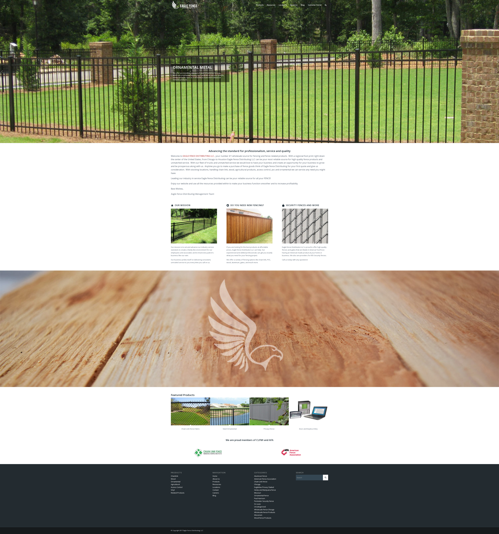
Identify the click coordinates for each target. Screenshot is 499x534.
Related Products (177, 493)
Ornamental (175, 481)
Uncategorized (260, 507)
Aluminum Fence (260, 476)
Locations (216, 487)
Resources (217, 484)
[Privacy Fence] (269, 411)
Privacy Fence (269, 429)
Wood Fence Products (262, 518)
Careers (216, 493)
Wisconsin (258, 515)
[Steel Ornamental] (229, 411)
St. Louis (257, 504)
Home (215, 476)
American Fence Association (265, 479)
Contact (216, 490)
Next (496, 71)
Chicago (257, 484)
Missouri (257, 493)
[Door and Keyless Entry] (308, 411)
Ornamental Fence (261, 495)
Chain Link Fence (260, 481)
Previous (2, 71)
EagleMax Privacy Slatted (264, 487)
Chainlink (174, 476)
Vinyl (173, 490)
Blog (214, 495)
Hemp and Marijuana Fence (265, 490)
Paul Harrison (259, 498)
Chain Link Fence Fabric (190, 429)
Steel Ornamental (230, 429)
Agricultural (175, 484)
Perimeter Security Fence (264, 501)
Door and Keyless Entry (308, 429)
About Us (216, 479)
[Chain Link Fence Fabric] (190, 411)
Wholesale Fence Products (264, 512)
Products (216, 481)
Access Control (176, 487)
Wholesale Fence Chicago (264, 509)
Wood (173, 479)
